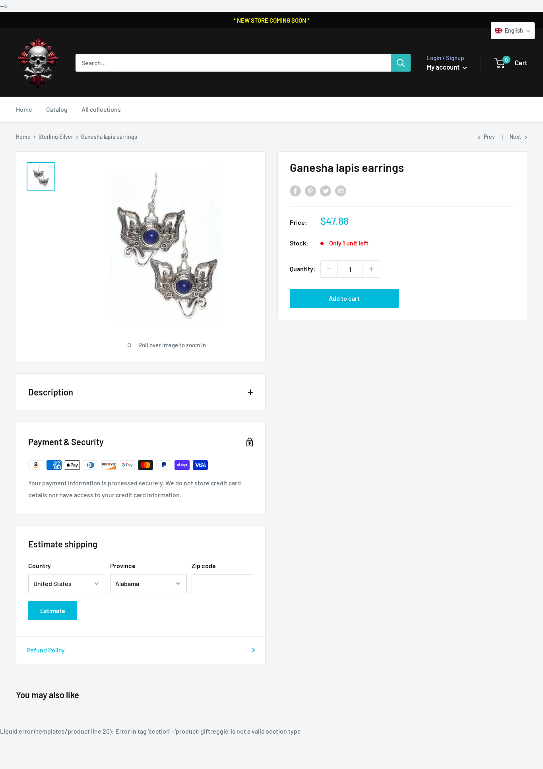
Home (24, 109)
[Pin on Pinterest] (310, 191)
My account (444, 67)
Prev (489, 136)
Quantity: (303, 269)
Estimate (52, 610)
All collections (101, 109)
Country (39, 565)
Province (123, 565)
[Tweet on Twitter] (325, 191)
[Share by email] (340, 191)
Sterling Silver (56, 136)
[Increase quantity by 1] (371, 269)
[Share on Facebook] (295, 191)
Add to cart (344, 298)
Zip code (204, 565)
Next (515, 136)
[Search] (401, 63)
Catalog (57, 109)
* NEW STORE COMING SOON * (271, 20)
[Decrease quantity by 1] (329, 269)
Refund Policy (45, 650)
